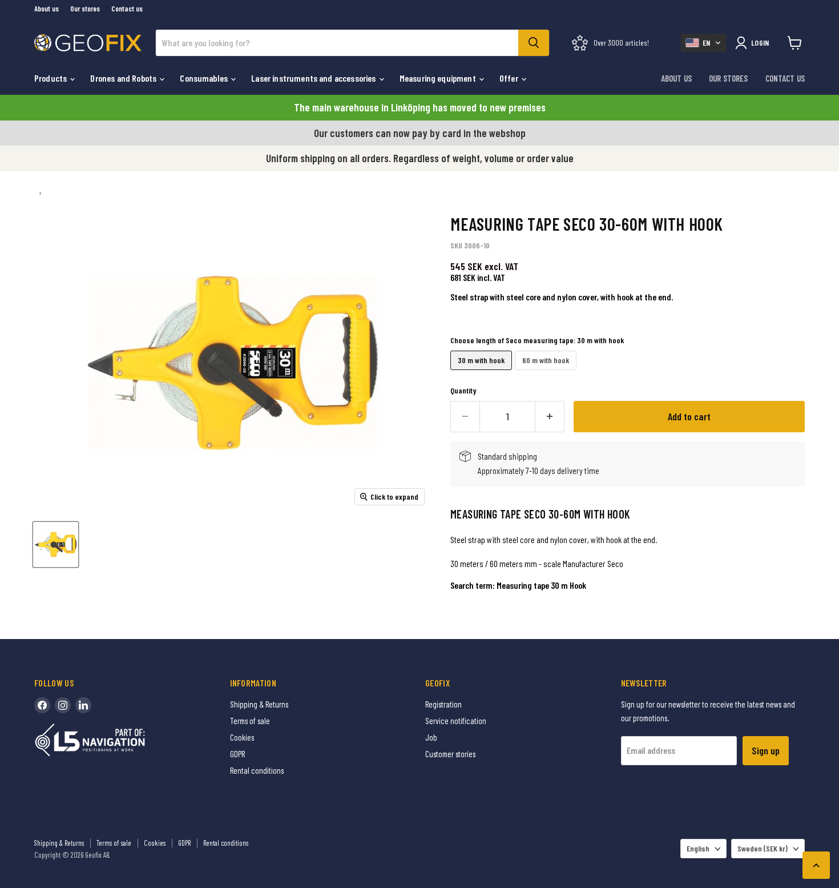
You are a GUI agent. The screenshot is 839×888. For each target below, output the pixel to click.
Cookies (242, 737)
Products (51, 78)
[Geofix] (114, 757)
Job (431, 737)
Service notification (455, 721)
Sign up (766, 750)
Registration (443, 704)
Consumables (204, 78)
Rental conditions (257, 770)
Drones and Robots (124, 78)
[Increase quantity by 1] (549, 416)
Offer (509, 78)
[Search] (533, 43)
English (698, 848)
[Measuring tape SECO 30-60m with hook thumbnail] (55, 544)
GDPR (237, 754)
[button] (703, 43)
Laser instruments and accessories (314, 78)
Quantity (463, 390)
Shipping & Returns (259, 704)
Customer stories (450, 754)
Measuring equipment (439, 78)
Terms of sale (250, 721)
